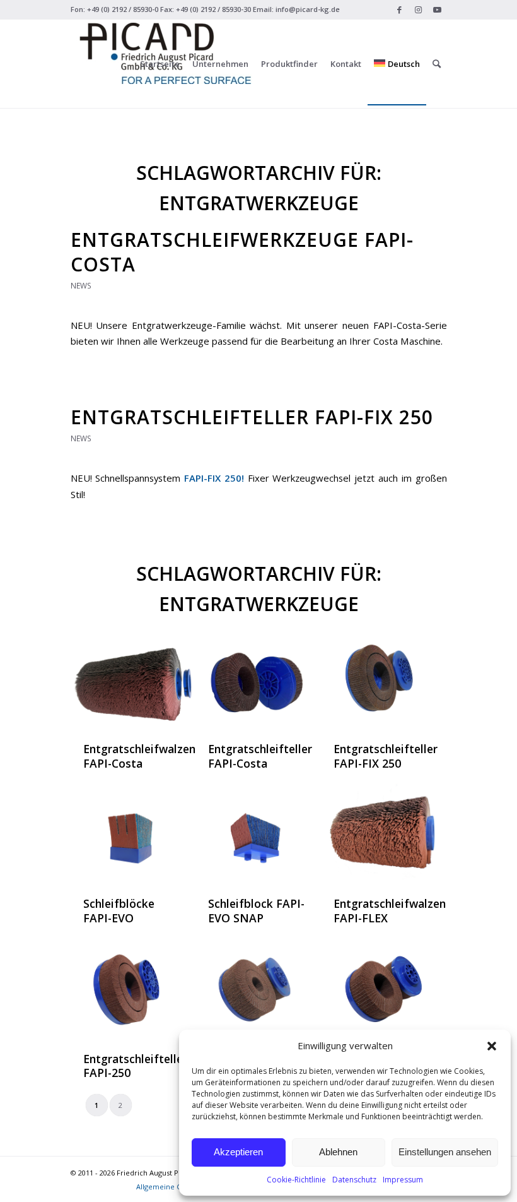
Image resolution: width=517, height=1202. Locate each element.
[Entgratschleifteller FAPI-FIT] (257, 989)
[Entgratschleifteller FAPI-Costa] (257, 679)
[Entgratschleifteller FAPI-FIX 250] (383, 679)
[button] (491, 1046)
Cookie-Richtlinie (296, 1179)
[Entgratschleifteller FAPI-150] (383, 989)
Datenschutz (354, 1179)
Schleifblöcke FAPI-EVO (118, 910)
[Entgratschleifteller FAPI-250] (133, 989)
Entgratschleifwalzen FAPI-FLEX (390, 910)
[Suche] (436, 64)
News (81, 285)
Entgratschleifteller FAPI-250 (135, 1066)
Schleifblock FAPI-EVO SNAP (256, 910)
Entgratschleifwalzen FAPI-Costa (139, 756)
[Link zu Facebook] (399, 9)
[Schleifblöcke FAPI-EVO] (133, 833)
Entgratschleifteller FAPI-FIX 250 (252, 417)
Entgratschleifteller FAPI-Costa (260, 756)
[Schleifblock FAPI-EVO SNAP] (257, 833)
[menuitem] (160, 64)
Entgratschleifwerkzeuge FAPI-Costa (242, 252)
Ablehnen (338, 1151)
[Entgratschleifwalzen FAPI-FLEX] (383, 833)
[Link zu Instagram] (418, 9)
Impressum (403, 1179)
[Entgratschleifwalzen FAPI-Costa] (133, 679)
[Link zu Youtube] (437, 9)
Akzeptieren (238, 1151)
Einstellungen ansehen (444, 1151)
